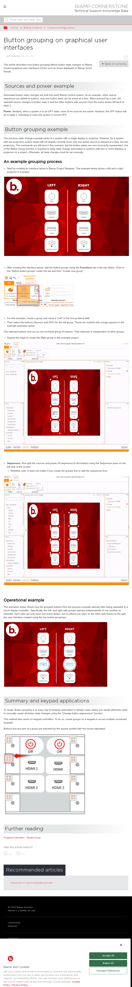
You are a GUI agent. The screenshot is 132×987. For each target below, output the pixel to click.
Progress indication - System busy (22, 837)
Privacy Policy (19, 985)
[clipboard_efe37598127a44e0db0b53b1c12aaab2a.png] (39, 306)
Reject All (108, 963)
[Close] (121, 945)
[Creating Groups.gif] (66, 451)
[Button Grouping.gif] (56, 686)
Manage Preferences (108, 971)
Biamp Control (33, 28)
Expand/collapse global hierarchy (7, 28)
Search (7, 20)
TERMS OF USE (27, 911)
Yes (10, 854)
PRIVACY (12, 911)
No (23, 854)
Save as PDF (126, 58)
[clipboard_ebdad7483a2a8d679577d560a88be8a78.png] (66, 255)
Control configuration (60, 28)
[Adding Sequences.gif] (66, 584)
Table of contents (115, 64)
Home (14, 28)
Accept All (108, 956)
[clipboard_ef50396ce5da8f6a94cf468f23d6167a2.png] (45, 814)
